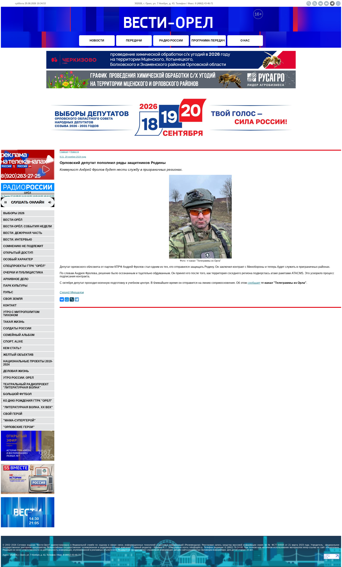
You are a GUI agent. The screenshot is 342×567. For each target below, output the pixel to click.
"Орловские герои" (19, 426)
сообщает (254, 282)
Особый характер (18, 259)
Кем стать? (12, 348)
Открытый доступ (18, 252)
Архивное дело (15, 279)
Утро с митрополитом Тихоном (21, 313)
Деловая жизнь (16, 371)
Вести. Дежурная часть (22, 232)
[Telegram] (77, 299)
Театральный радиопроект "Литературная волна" (26, 386)
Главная (64, 152)
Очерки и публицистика (23, 272)
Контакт (10, 305)
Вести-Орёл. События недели (27, 226)
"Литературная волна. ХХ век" (28, 407)
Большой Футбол (17, 394)
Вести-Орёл (12, 219)
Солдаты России (17, 328)
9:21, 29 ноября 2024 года (73, 157)
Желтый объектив (18, 354)
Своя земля (13, 298)
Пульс (8, 292)
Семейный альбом (18, 334)
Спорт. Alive (13, 341)
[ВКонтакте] (62, 299)
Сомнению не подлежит (23, 246)
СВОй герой (12, 413)
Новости (74, 152)
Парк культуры (15, 285)
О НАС (245, 40)
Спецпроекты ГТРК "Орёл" (24, 265)
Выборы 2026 (13, 213)
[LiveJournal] (72, 299)
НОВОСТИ (97, 40)
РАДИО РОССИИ (171, 40)
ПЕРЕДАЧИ (134, 40)
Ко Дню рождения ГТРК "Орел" (27, 400)
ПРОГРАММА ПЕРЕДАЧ (208, 40)
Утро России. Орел (18, 377)
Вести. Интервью (17, 239)
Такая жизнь (13, 321)
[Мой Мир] (67, 299)
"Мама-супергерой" (19, 420)
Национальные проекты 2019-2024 (28, 363)
